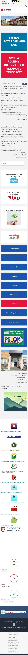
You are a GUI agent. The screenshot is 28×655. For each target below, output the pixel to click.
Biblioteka (14, 304)
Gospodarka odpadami (14, 258)
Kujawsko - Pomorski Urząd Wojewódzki (11, 492)
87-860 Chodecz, (22, 380)
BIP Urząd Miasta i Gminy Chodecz (10, 514)
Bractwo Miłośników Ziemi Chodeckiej (11, 431)
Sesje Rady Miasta (14, 248)
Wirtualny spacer (22, 373)
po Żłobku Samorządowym (19, 375)
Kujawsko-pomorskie (21, 382)
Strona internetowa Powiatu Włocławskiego (12, 482)
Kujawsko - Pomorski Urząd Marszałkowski (12, 503)
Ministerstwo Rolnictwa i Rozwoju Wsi (11, 450)
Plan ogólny (14, 285)
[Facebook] (14, 624)
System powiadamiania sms (15, 41)
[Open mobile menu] (25, 10)
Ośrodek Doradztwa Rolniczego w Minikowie (13, 461)
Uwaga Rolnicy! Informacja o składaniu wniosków (14, 65)
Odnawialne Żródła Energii (14, 210)
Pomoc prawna (14, 294)
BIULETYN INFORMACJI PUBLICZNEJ (14, 193)
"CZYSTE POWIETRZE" (14, 176)
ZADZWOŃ (4, 569)
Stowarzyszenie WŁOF (7, 525)
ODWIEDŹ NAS (5, 600)
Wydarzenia (14, 267)
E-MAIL (3, 584)
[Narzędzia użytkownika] (24, 84)
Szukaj (26, 6)
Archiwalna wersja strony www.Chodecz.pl (14, 627)
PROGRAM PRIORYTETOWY (14, 174)
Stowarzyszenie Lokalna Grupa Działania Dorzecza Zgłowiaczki (12, 471)
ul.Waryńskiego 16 (22, 378)
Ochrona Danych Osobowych (14, 313)
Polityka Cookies (18, 622)
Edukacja (14, 276)
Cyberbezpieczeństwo (14, 322)
